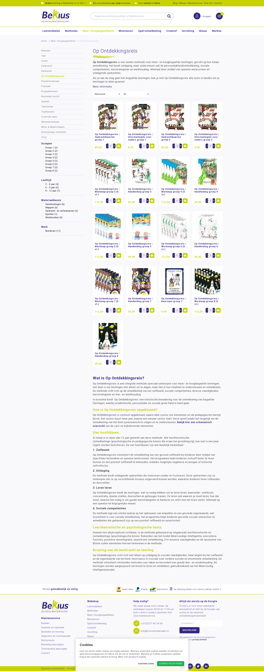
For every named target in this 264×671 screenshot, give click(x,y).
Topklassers (47, 111)
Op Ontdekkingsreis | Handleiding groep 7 (140, 300)
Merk (44, 226)
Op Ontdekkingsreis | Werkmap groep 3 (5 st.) (107, 192)
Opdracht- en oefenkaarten (61, 211)
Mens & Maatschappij (52, 127)
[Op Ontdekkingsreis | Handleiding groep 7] (141, 281)
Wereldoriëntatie (50, 122)
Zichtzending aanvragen (54, 648)
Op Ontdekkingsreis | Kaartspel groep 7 (173, 300)
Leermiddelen (51, 30)
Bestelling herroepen (52, 644)
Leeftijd (46, 180)
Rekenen (46, 50)
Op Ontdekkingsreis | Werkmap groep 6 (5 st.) (173, 246)
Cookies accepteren (170, 663)
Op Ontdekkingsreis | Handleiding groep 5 (140, 245)
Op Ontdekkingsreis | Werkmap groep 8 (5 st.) (206, 301)
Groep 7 (51, 167)
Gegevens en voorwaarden (56, 636)
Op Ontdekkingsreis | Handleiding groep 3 (140, 190)
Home (44, 41)
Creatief (171, 30)
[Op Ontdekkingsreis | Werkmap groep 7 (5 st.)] (108, 281)
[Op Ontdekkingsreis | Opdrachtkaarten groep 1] (108, 117)
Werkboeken (54, 217)
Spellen (45, 101)
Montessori (126, 30)
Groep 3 (51, 154)
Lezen (44, 61)
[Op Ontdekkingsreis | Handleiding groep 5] (141, 226)
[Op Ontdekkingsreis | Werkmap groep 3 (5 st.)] (108, 172)
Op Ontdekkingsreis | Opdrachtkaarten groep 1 (107, 137)
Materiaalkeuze (51, 200)
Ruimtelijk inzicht (50, 96)
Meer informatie (102, 86)
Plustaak (46, 86)
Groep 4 (51, 157)
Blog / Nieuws (180, 3)
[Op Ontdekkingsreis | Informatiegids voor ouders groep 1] (141, 117)
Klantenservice (195, 3)
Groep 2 (51, 151)
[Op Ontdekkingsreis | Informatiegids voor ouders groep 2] (207, 117)
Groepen (46, 143)
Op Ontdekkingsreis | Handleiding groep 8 (107, 354)
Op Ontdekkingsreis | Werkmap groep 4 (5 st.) (173, 192)
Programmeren (49, 91)
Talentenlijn (47, 106)
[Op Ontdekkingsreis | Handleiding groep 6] (207, 226)
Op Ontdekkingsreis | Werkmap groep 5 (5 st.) (107, 246)
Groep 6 (51, 164)
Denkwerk (46, 71)
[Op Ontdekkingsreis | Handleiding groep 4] (207, 172)
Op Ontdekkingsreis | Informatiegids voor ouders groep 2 (206, 137)
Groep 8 (51, 170)
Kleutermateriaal (50, 81)
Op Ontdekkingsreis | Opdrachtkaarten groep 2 (173, 137)
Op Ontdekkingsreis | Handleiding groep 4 (206, 190)
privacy (132, 657)
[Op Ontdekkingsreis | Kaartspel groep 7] (174, 281)
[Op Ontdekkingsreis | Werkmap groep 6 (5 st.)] (174, 226)
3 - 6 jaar (52, 184)
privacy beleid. (199, 639)
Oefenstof (46, 66)
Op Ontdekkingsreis (52, 76)
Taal (43, 55)
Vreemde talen (49, 117)
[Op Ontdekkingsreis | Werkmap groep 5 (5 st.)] (108, 226)
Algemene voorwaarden (53, 669)
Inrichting (188, 30)
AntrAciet (53, 231)
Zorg (43, 137)
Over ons (208, 3)
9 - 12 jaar (52, 190)
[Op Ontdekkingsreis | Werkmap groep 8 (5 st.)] (207, 281)
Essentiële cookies (146, 663)
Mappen (51, 207)
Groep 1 (51, 147)
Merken (217, 30)
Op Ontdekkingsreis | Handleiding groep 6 (206, 245)
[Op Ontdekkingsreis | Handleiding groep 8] (108, 336)
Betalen (45, 623)
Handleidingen (55, 204)
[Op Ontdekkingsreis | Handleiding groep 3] (141, 172)
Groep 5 (51, 161)
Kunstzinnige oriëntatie (53, 132)
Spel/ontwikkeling (149, 30)
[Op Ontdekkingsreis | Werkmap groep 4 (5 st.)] (174, 172)
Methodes (71, 30)
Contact (218, 3)
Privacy (71, 669)
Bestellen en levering (52, 631)
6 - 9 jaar (52, 187)
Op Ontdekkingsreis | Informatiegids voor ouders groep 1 (140, 137)
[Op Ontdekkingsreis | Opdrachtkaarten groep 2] (174, 117)
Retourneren (48, 640)
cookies (142, 657)
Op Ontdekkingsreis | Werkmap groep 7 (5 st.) (107, 301)
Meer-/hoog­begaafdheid (98, 30)
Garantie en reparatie (52, 627)
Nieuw (203, 30)
